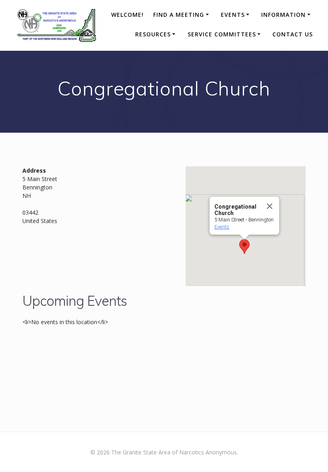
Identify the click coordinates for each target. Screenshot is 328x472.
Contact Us (292, 34)
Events (233, 14)
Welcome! (127, 14)
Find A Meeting (178, 14)
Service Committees (222, 34)
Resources (153, 34)
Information (283, 14)
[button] (244, 246)
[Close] (269, 206)
